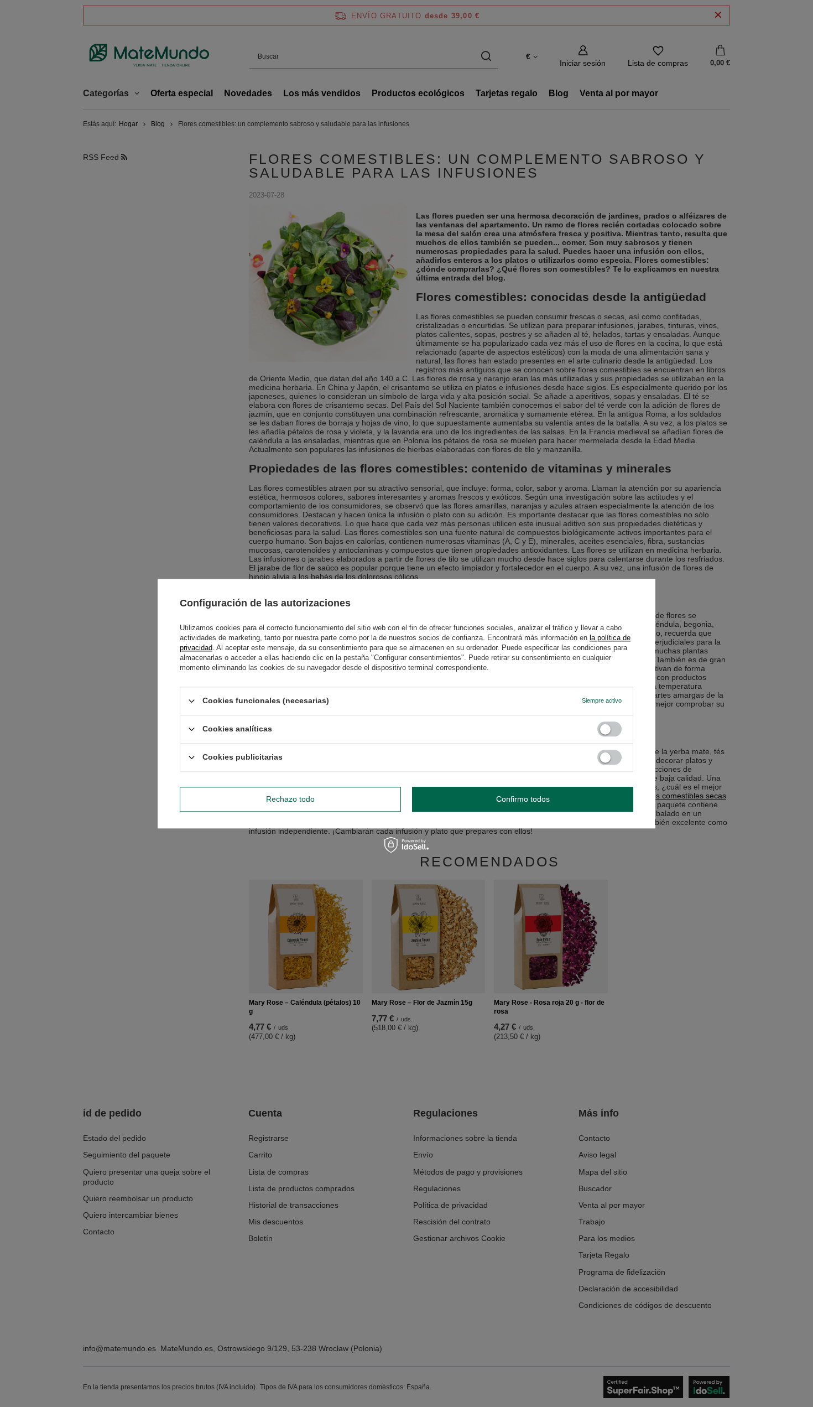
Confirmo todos (523, 799)
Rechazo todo (290, 799)
